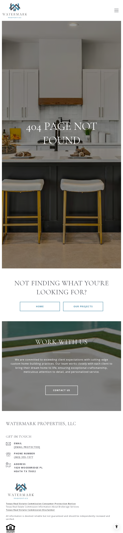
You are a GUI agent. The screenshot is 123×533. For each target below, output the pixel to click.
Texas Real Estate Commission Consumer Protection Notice (41, 503)
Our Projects (83, 306)
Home (40, 306)
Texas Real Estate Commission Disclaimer (30, 510)
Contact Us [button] (61, 390)
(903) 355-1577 (23, 457)
